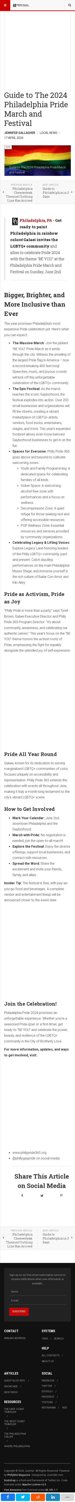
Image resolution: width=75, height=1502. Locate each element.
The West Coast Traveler (14, 1423)
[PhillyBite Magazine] (21, 5)
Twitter (47, 1386)
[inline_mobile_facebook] (8, 1497)
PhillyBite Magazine (18, 1475)
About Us (48, 1361)
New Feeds (11, 1392)
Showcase (11, 1386)
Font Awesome (12, 1489)
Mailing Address (14, 1338)
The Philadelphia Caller (15, 1435)
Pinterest (48, 1396)
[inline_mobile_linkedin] (53, 1497)
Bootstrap (9, 1480)
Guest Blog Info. (14, 1380)
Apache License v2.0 (34, 1484)
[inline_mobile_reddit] (38, 1497)
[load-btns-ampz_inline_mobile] (67, 1497)
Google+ (47, 1391)
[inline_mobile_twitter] (23, 1497)
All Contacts (50, 1355)
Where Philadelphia (17, 1446)
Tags (45, 1338)
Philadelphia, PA (36, 220)
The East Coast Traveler (14, 1410)
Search (59, 1338)
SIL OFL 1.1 (51, 1489)
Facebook (48, 1380)
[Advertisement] (37, 50)
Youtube (47, 1402)
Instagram (49, 1407)
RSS (64, 1407)
